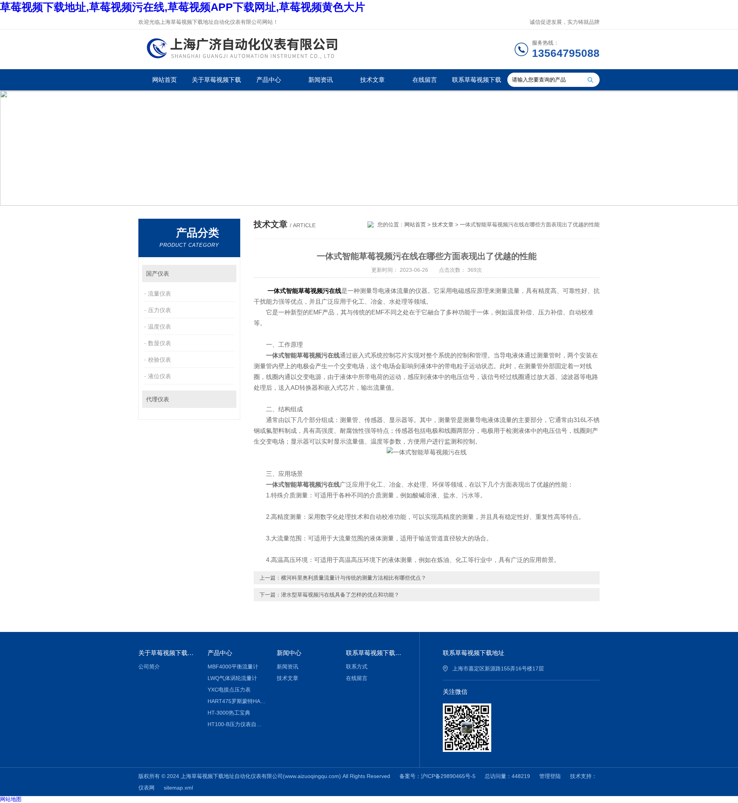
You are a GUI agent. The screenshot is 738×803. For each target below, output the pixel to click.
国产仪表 (157, 273)
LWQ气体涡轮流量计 (232, 678)
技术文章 (372, 79)
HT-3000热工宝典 (229, 713)
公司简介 (149, 666)
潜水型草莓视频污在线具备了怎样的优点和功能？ (340, 595)
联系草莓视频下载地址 (476, 83)
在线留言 (424, 79)
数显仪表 (159, 343)
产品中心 (268, 79)
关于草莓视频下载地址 (216, 83)
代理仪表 (157, 399)
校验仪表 (159, 359)
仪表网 (146, 788)
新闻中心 (289, 653)
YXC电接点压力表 (229, 690)
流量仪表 (159, 293)
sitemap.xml (178, 788)
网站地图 (11, 799)
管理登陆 (550, 776)
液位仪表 (159, 376)
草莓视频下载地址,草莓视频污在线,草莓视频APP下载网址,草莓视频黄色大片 (182, 7)
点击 (227, 273)
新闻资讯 (320, 79)
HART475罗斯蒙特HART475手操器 (237, 701)
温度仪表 (159, 326)
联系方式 (356, 666)
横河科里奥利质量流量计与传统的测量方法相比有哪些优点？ (353, 578)
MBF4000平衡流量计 (233, 666)
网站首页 (164, 79)
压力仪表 (159, 310)
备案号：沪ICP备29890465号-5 (437, 776)
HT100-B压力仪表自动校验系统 (237, 724)
